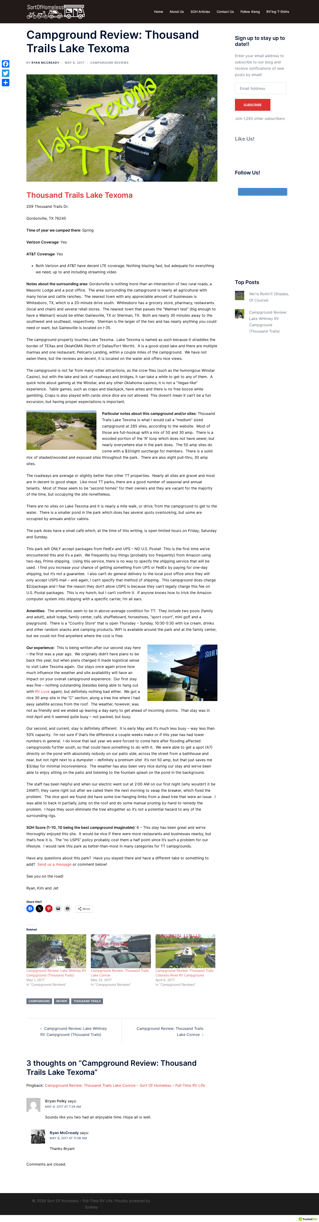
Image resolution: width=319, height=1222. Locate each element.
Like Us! (245, 139)
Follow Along (250, 12)
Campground (39, 1001)
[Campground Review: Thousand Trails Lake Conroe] (121, 951)
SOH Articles (200, 12)
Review (61, 1001)
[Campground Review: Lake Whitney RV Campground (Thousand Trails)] (56, 951)
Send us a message (54, 864)
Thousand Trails (87, 1001)
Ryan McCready (45, 62)
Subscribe (253, 105)
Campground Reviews (109, 62)
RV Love (42, 691)
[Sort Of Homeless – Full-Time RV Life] (55, 11)
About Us (177, 12)
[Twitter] (5, 73)
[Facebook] (5, 64)
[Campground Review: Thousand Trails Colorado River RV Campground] (185, 951)
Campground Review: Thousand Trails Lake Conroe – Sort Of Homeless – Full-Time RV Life (125, 1085)
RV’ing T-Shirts (277, 12)
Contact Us (225, 12)
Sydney (91, 1207)
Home (158, 12)
